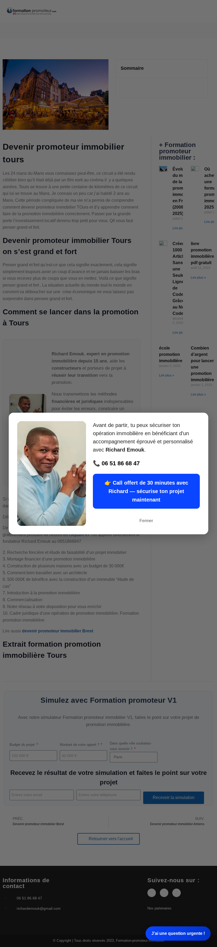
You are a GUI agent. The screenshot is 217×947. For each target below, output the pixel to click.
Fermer (146, 520)
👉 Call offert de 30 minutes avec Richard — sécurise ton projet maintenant (146, 491)
